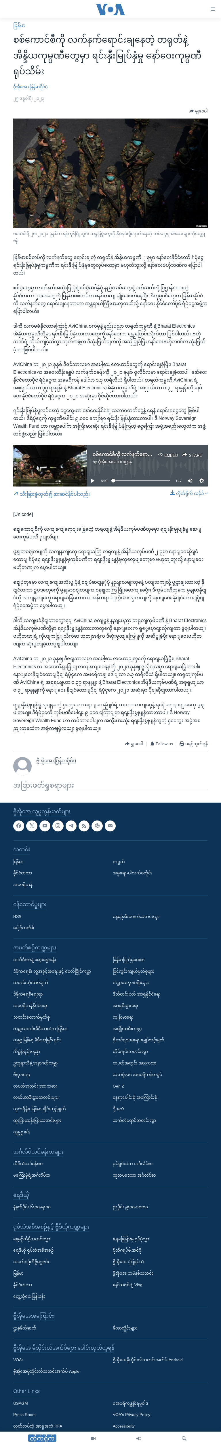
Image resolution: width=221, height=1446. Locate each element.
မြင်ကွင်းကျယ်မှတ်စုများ (134, 971)
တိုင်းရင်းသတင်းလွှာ (130, 1051)
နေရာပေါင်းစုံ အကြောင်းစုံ (135, 1097)
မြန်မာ (19, 25)
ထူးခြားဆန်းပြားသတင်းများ (37, 1120)
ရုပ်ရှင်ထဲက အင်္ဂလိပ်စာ (133, 1163)
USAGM (20, 1403)
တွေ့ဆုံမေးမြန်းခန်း (29, 1296)
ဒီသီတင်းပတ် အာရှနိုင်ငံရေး (137, 994)
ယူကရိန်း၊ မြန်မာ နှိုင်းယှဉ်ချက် (39, 1109)
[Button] (198, 111)
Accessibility (124, 1426)
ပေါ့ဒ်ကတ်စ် (23, 927)
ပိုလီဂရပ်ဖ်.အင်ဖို (127, 1250)
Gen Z (118, 1085)
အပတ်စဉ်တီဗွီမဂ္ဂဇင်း (31, 1261)
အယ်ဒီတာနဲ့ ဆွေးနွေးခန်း (34, 959)
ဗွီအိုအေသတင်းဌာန (115, 461)
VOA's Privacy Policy (131, 1414)
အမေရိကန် (23, 884)
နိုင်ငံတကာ (22, 873)
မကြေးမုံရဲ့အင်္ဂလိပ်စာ (31, 1175)
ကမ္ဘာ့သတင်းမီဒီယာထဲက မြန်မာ (40, 1028)
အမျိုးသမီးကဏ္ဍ (127, 1028)
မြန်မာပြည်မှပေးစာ (128, 959)
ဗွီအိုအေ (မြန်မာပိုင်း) (30, 86)
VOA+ (18, 1359)
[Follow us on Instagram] (57, 825)
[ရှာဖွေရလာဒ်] (184, 1439)
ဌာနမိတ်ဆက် (24, 1328)
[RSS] (84, 825)
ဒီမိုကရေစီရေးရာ (28, 994)
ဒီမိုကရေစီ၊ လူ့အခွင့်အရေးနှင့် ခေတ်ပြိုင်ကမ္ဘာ (52, 971)
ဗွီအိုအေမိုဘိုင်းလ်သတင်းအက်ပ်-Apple (46, 1371)
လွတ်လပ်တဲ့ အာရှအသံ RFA (37, 1426)
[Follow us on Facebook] (18, 825)
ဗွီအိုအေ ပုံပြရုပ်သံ (128, 1261)
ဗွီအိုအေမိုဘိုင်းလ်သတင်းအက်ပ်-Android (148, 1359)
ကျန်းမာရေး (123, 1017)
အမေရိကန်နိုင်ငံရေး (30, 1005)
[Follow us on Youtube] (44, 825)
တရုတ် (119, 861)
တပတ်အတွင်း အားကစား (35, 1085)
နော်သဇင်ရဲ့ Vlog (127, 1284)
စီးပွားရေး (21, 1074)
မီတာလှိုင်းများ (125, 1328)
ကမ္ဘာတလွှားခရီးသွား (131, 982)
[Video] (93, 1439)
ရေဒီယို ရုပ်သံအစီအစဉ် (33, 1250)
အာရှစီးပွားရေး (125, 1005)
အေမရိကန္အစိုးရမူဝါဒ (130, 1403)
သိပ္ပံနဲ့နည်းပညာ (26, 1051)
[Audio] (138, 1439)
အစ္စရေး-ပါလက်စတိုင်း (132, 873)
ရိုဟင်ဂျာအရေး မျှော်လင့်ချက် (138, 1040)
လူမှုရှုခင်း (21, 1132)
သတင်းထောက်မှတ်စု (31, 1017)
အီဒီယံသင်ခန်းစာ (28, 1163)
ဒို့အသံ (118, 1109)
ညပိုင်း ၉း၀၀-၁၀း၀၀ (130, 1207)
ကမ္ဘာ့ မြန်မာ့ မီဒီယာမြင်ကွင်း (37, 1040)
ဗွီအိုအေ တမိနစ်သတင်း (133, 1273)
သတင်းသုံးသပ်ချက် (30, 982)
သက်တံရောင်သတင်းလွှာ (134, 1120)
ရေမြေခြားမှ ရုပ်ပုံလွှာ (131, 1239)
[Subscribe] (110, 825)
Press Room (24, 1414)
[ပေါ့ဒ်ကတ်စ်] (97, 825)
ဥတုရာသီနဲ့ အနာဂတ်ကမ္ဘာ (35, 1063)
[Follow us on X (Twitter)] (31, 825)
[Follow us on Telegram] (71, 825)
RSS (17, 916)
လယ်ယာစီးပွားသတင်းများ (36, 1097)
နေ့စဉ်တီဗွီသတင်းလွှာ (31, 1239)
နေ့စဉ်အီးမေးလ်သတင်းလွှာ (136, 916)
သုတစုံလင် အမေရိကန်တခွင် (137, 1074)
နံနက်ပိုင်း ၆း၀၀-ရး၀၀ (32, 1207)
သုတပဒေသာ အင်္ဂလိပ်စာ (134, 1175)
